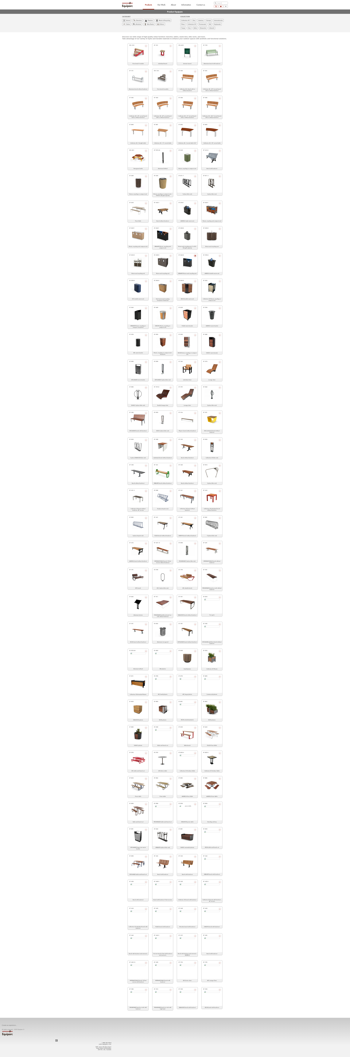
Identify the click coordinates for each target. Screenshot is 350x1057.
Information (186, 5)
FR (225, 6)
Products (148, 5)
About (173, 5)
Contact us (200, 5)
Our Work (161, 5)
